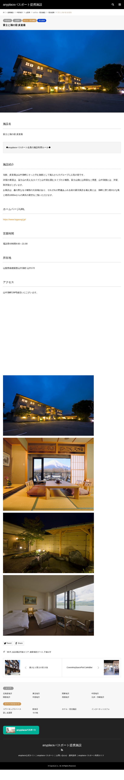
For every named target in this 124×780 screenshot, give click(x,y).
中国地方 (36, 697)
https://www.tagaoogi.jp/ (14, 219)
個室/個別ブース (36, 652)
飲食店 (35, 709)
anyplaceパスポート (45, 755)
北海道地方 (7, 693)
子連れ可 (47, 652)
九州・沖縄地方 (97, 697)
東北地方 (36, 693)
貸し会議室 (7, 713)
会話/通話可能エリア (20, 652)
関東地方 (65, 693)
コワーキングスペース (12, 709)
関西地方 (6, 697)
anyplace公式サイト (26, 755)
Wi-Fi (9, 652)
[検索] (112, 4)
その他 (35, 713)
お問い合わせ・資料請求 (66, 755)
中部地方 (8, 20)
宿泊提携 (42, 20)
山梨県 (17, 20)
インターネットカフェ (100, 709)
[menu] (119, 4)
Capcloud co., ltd (55, 766)
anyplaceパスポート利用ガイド (91, 755)
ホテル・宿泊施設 (29, 20)
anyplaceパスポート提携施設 (62, 745)
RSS (62, 750)
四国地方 (65, 697)
